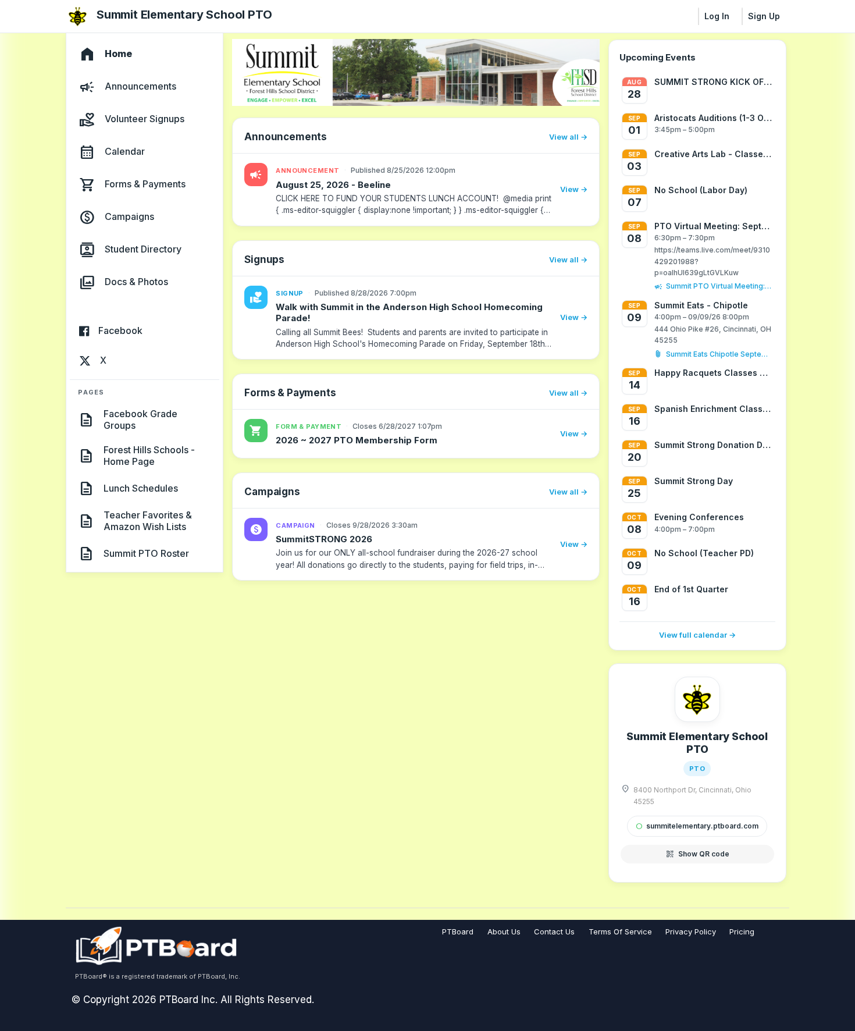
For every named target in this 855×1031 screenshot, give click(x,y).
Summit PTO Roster (146, 553)
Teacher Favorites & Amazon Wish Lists (148, 520)
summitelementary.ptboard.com (697, 826)
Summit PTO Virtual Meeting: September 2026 (719, 286)
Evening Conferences (699, 517)
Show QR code (697, 854)
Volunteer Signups (144, 119)
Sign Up (764, 16)
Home (118, 54)
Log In (716, 16)
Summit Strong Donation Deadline (713, 445)
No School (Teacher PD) (704, 553)
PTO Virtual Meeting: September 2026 (713, 226)
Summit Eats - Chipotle (701, 305)
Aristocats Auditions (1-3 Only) (713, 118)
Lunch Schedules (141, 488)
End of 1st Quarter (691, 589)
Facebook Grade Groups (140, 419)
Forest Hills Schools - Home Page (149, 455)
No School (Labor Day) (700, 190)
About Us (504, 931)
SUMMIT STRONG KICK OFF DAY (713, 82)
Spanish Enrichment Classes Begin (713, 409)
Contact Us (554, 931)
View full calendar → (697, 634)
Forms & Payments (145, 184)
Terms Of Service (620, 931)
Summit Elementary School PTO (184, 15)
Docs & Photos (136, 282)
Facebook (120, 331)
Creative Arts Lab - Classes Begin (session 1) (713, 154)
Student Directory (143, 249)
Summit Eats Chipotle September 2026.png (719, 354)
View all (564, 136)
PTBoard (457, 931)
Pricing (741, 931)
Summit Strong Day (693, 481)
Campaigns (129, 217)
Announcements (140, 86)
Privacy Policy (690, 931)
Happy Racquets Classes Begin (713, 373)
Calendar (125, 152)
